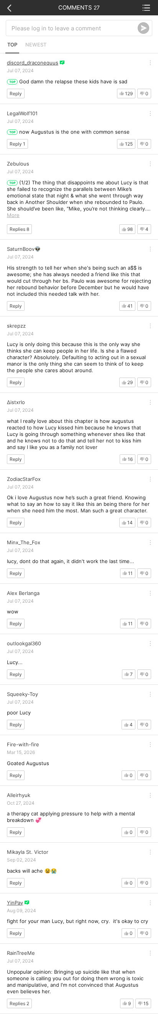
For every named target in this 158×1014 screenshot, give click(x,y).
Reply (16, 93)
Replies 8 (19, 229)
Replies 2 (19, 1003)
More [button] (13, 215)
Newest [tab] (35, 44)
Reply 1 (17, 144)
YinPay (15, 903)
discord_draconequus (32, 63)
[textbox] (75, 28)
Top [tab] (12, 44)
